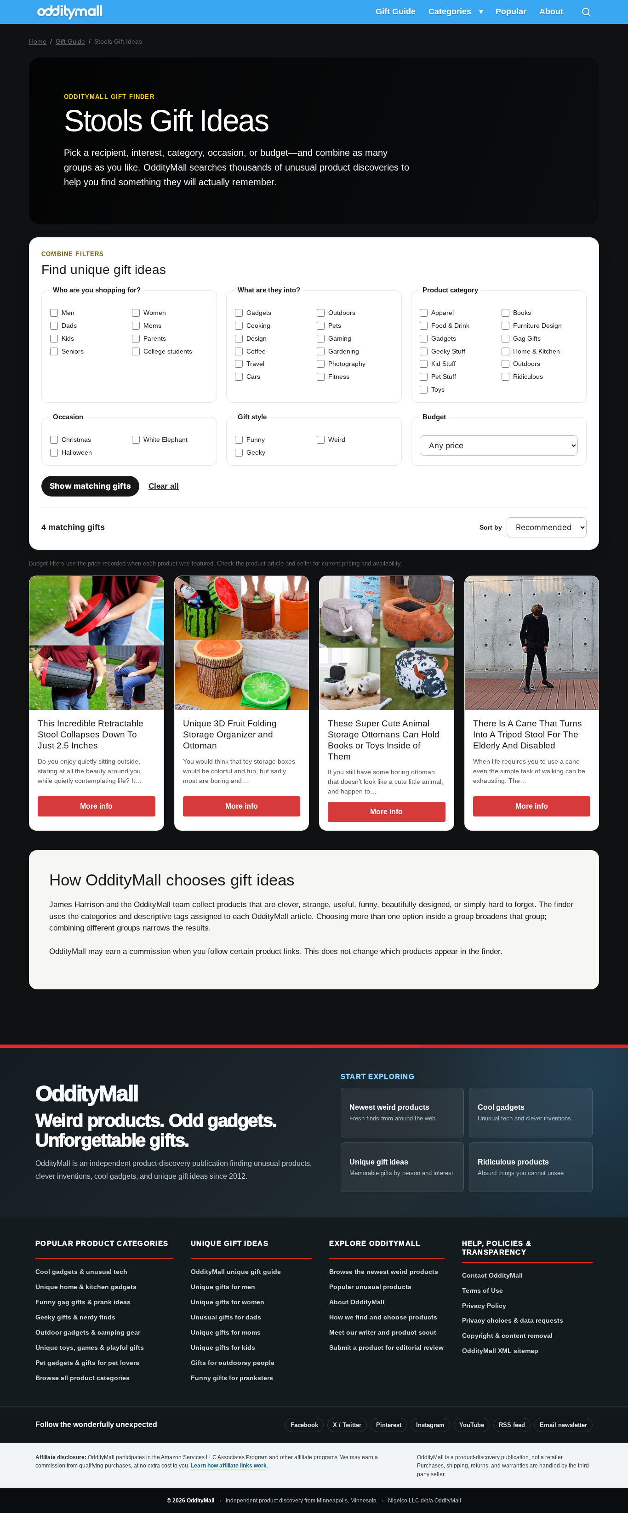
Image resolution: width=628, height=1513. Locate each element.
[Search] (586, 12)
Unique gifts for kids (223, 1347)
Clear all (163, 486)
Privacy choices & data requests (512, 1320)
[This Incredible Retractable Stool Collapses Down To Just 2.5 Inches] (96, 643)
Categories (449, 11)
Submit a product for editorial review (386, 1347)
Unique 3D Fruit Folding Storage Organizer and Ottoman (230, 734)
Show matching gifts (90, 486)
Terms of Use (482, 1290)
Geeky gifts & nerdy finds (75, 1317)
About (551, 11)
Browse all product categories (82, 1378)
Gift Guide (396, 11)
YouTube (471, 1425)
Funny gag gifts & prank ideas (83, 1302)
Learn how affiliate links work (229, 1465)
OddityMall (86, 1094)
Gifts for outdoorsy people (232, 1362)
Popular (511, 11)
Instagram (430, 1425)
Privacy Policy (484, 1305)
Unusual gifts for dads (226, 1317)
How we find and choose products (383, 1317)
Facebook (304, 1425)
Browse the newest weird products (383, 1271)
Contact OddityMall (492, 1275)
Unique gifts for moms (226, 1332)
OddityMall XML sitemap (500, 1350)
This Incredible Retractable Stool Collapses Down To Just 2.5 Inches (90, 734)
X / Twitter (347, 1425)
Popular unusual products (370, 1286)
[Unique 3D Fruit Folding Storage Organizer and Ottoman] (242, 643)
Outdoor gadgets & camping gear (87, 1332)
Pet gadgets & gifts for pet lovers (87, 1362)
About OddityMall (356, 1302)
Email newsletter (563, 1425)
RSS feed (512, 1425)
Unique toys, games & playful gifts (89, 1347)
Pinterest (388, 1425)
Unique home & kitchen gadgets (86, 1286)
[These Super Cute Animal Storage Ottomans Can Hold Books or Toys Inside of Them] (387, 643)
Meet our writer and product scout (382, 1332)
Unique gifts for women (227, 1302)
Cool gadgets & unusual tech (81, 1271)
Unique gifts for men (223, 1286)
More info (96, 806)
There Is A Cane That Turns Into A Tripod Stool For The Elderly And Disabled (527, 734)
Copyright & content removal (507, 1335)
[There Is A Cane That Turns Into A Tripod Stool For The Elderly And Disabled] (532, 643)
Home (37, 41)
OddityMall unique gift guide (236, 1271)
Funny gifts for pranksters (232, 1378)
